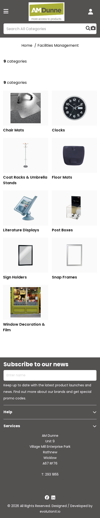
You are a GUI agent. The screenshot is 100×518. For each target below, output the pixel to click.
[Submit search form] (88, 29)
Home (26, 45)
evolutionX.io (50, 511)
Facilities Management (58, 45)
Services (11, 426)
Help (7, 412)
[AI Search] (93, 29)
